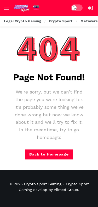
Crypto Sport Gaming (42, 184)
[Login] (90, 8)
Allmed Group (66, 190)
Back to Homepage (49, 154)
